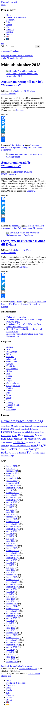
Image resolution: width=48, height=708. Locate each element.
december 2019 (12, 473)
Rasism (34, 446)
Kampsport (35, 432)
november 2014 (13, 582)
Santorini (13, 448)
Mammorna (37, 147)
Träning (9, 402)
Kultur (9, 371)
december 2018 (12, 483)
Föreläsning (7, 431)
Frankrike (35, 429)
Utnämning (19, 145)
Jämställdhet (27, 432)
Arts (12, 145)
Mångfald (32, 439)
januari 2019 (11, 480)
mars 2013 (10, 630)
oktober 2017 (12, 497)
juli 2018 (10, 490)
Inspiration (17, 432)
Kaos (41, 432)
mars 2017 (10, 514)
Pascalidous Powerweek (20, 445)
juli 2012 (10, 649)
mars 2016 (10, 543)
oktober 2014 (12, 584)
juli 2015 (10, 562)
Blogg (9, 34)
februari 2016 (12, 546)
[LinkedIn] (24, 131)
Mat (8, 373)
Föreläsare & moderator (16, 17)
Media (9, 24)
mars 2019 (10, 476)
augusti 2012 (11, 647)
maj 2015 (10, 567)
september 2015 (13, 558)
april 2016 (10, 541)
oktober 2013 (12, 613)
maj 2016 (10, 538)
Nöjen (9, 381)
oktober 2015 (12, 555)
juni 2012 (10, 652)
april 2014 (10, 599)
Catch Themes (34, 673)
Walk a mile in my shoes (16, 317)
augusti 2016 (11, 531)
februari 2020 (12, 471)
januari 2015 (11, 577)
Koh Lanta (6, 435)
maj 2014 (10, 596)
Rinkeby (4, 449)
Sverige (26, 449)
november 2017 (13, 495)
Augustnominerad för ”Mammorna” (16, 164)
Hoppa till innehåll (9, 2)
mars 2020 (10, 468)
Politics (9, 388)
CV (7, 27)
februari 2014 (12, 604)
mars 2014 (10, 601)
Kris (21, 435)
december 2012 (12, 637)
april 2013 (10, 628)
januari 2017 (11, 519)
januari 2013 (11, 635)
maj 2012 (10, 654)
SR (21, 449)
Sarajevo (4, 306)
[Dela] (24, 139)
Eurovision (23, 429)
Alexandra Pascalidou (10, 51)
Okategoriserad (12, 383)
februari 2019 (12, 478)
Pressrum (10, 29)
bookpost (10, 356)
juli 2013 (10, 620)
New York (41, 438)
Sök (2, 44)
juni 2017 (10, 507)
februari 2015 (12, 575)
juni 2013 (10, 623)
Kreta (14, 435)
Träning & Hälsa (13, 405)
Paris (28, 442)
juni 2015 (10, 565)
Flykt (29, 429)
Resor (19, 302)
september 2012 (13, 645)
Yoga (11, 455)
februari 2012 (12, 662)
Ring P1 (41, 445)
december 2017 (12, 492)
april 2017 (10, 512)
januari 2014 (11, 606)
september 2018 (13, 488)
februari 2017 (12, 517)
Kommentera (10, 93)
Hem (8, 15)
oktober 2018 (12, 485)
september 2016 (13, 529)
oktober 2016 (12, 526)
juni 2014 (10, 594)
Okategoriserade (13, 385)
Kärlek (26, 436)
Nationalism (34, 304)
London (31, 436)
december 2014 (12, 579)
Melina (17, 438)
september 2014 (13, 587)
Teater (9, 400)
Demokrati (43, 426)
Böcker (9, 354)
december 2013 (12, 608)
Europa (16, 429)
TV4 (29, 452)
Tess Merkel (12, 453)
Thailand (21, 452)
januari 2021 (11, 466)
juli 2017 (10, 505)
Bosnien (4, 304)
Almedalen (5, 426)
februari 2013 (12, 633)
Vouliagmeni (5, 455)
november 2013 (13, 611)
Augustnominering (19, 147)
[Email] (24, 135)
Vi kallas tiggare (39, 453)
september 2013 (13, 616)
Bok (29, 147)
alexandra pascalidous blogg (22, 421)
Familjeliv (10, 366)
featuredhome (12, 368)
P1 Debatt (19, 442)
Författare (10, 20)
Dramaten (5, 429)
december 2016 (12, 521)
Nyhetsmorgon (6, 442)
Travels (9, 407)
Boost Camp (25, 426)
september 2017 (13, 500)
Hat (10, 304)
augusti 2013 (11, 618)
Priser (8, 22)
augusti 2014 (11, 589)
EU (11, 429)
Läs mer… (20, 110)
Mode (8, 378)
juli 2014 (10, 591)
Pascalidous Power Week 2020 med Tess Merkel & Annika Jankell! (23, 325)
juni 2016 (10, 536)
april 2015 (10, 570)
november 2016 (13, 524)
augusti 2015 (11, 560)
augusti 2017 (11, 502)
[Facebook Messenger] (24, 122)
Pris (8, 393)
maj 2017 (10, 509)
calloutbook (11, 359)
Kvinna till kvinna (20, 304)
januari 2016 (11, 548)
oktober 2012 (12, 642)
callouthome (11, 361)
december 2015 (12, 550)
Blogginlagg (11, 352)
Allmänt (9, 347)
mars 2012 (10, 659)
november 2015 (13, 553)
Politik (12, 302)
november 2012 (13, 640)
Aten (14, 425)
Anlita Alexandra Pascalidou (13, 58)
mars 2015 (10, 572)
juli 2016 (10, 534)
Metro (24, 438)
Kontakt (9, 32)
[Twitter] (24, 127)
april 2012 (10, 657)
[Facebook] (24, 118)
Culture (9, 364)
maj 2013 (10, 625)
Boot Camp (35, 426)
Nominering (6, 150)
